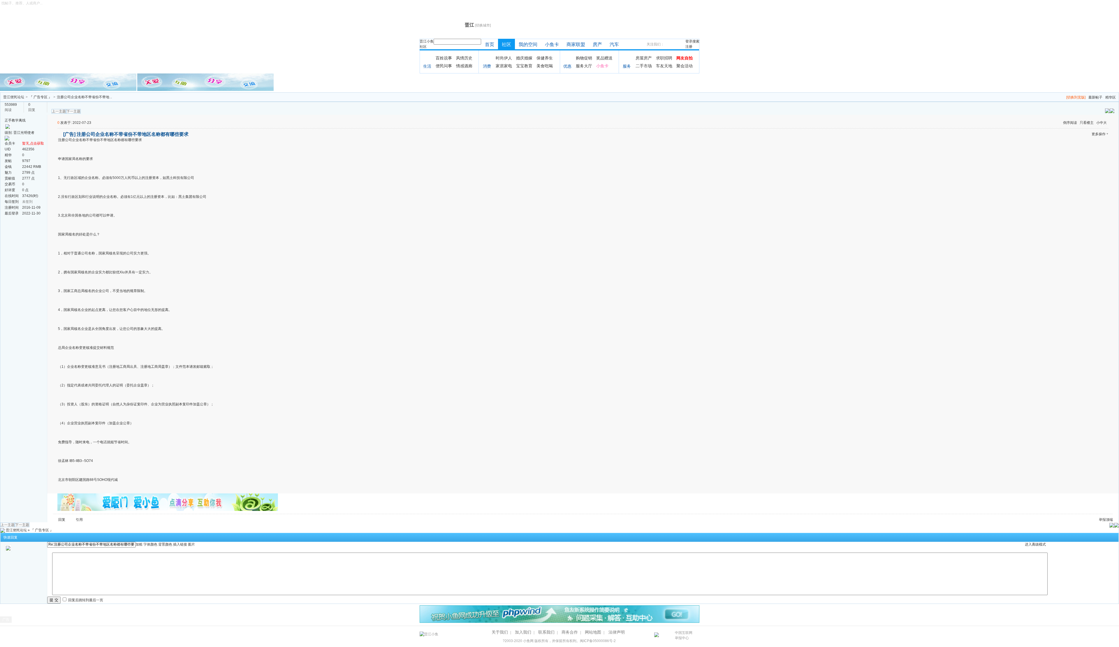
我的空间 (528, 44)
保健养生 (544, 58)
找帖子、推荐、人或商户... (22, 3)
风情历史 (464, 58)
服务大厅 (584, 66)
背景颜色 (165, 544)
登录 (688, 41)
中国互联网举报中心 (683, 635)
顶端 (1109, 520)
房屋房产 (644, 58)
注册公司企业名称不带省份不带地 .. (84, 97)
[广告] (69, 134)
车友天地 (664, 66)
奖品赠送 (604, 58)
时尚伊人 (504, 58)
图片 (191, 544)
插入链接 (180, 544)
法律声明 (616, 632)
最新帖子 (1095, 97)
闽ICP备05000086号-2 (598, 641)
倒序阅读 (1070, 123)
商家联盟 (575, 44)
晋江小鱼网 (441, 25)
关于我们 (500, 632)
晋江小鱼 (427, 41)
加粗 (139, 544)
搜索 (695, 41)
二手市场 (644, 66)
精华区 (1110, 97)
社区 (423, 47)
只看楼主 (1087, 123)
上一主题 (59, 111)
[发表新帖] (1112, 110)
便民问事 (444, 66)
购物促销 (584, 58)
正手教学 (12, 120)
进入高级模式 (1035, 544)
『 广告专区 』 (40, 97)
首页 (489, 44)
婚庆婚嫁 (524, 58)
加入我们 (523, 632)
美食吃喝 (544, 66)
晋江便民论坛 (13, 97)
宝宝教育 (524, 66)
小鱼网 (528, 641)
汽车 (614, 44)
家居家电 (504, 66)
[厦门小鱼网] (68, 82)
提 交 (54, 600)
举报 (1102, 520)
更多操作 (1099, 134)
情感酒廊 (464, 66)
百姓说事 (444, 58)
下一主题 (73, 111)
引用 (79, 520)
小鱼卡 (552, 44)
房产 (597, 44)
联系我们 (546, 632)
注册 (688, 47)
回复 (61, 520)
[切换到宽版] (1075, 97)
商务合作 (570, 632)
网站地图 (593, 632)
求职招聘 (664, 58)
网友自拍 (684, 58)
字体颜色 (150, 544)
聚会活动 (684, 66)
